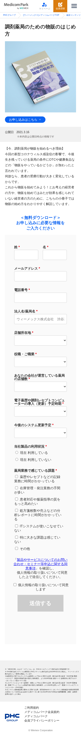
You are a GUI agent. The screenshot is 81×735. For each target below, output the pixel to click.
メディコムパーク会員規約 (41, 712)
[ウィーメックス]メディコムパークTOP (41, 15)
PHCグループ (9, 15)
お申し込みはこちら (23, 119)
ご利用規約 (31, 707)
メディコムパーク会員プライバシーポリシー (41, 718)
